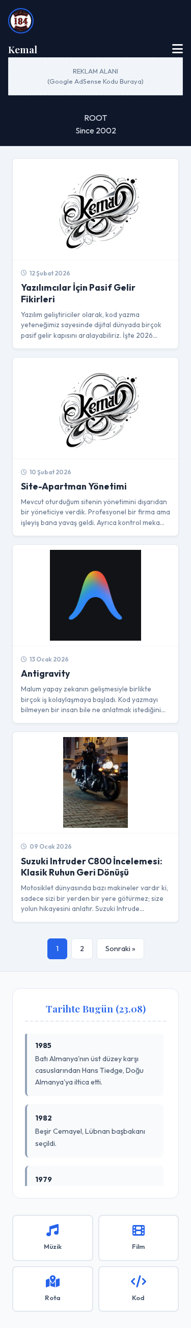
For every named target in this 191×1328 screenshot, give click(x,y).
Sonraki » (120, 948)
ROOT (95, 118)
